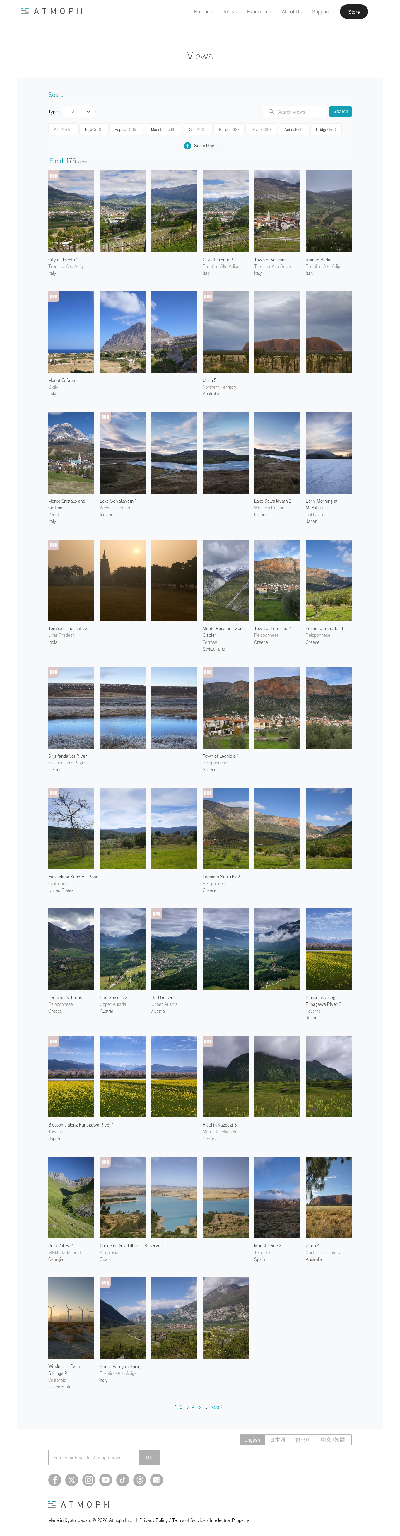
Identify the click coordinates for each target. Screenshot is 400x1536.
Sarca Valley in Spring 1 (123, 1366)
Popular (126, 129)
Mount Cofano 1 (63, 380)
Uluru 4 (313, 1245)
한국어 (303, 1439)
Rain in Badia (318, 259)
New (93, 129)
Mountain (163, 129)
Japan (311, 521)
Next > (217, 1407)
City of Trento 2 (218, 259)
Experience (259, 11)
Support (320, 11)
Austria (106, 1011)
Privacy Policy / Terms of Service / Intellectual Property (194, 1520)
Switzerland (214, 649)
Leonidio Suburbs (65, 997)
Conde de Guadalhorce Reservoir (131, 1245)
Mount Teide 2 (268, 1245)
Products (203, 11)
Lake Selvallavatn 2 (273, 501)
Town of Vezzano (270, 259)
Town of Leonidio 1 (221, 756)
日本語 (278, 1439)
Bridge (326, 129)
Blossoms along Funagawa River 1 (81, 1125)
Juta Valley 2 (60, 1245)
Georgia (210, 1138)
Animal (293, 129)
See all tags (205, 146)
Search (340, 111)
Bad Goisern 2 (113, 997)
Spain (105, 1259)
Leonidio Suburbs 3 (324, 628)
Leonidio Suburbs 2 (221, 877)
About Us (292, 11)
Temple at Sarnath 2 (68, 628)
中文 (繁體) (334, 1439)
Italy (52, 273)
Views (230, 11)
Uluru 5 (210, 380)
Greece (261, 642)
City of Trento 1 (63, 259)
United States (60, 890)
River (261, 129)
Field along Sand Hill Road (73, 877)
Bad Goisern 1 (164, 997)
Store (354, 11)
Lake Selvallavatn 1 (118, 501)
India (52, 642)
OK (149, 1457)
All (74, 111)
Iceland (106, 514)
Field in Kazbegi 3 (220, 1125)
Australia (211, 394)
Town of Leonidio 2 (272, 628)
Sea (197, 129)
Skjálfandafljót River (67, 756)
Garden (229, 129)
